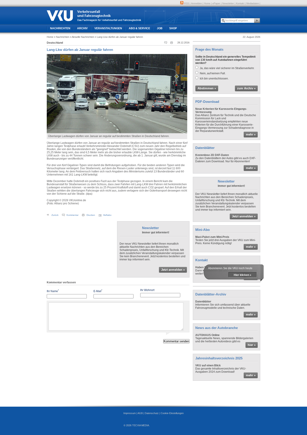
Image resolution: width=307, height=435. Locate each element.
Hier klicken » (242, 275)
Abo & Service (139, 28)
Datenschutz (152, 413)
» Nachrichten (61, 37)
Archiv (82, 28)
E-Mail (97, 291)
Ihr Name (53, 291)
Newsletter (228, 3)
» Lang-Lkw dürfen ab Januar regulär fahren (119, 37)
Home (207, 3)
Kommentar (72, 215)
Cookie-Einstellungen (172, 413)
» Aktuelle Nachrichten (82, 37)
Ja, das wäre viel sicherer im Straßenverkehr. (227, 68)
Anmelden (196, 3)
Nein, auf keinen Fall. (213, 73)
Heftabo (107, 215)
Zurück (54, 215)
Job (159, 28)
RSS (186, 3)
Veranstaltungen (108, 28)
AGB (140, 413)
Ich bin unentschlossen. (214, 78)
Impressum (129, 413)
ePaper (216, 3)
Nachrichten (60, 28)
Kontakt (240, 3)
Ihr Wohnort (147, 290)
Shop (173, 28)
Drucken (91, 215)
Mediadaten (252, 3)
